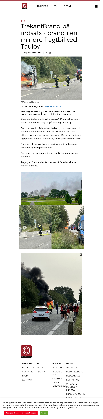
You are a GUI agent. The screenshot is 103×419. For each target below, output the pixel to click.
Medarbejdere (74, 372)
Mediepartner (59, 368)
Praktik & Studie (57, 380)
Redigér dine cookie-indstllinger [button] (21, 413)
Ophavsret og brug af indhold (72, 387)
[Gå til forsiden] (24, 6)
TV (38, 363)
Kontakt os (72, 380)
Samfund (27, 380)
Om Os (69, 363)
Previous (24, 227)
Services (56, 363)
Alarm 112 (27, 372)
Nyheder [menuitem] (42, 6)
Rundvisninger (60, 386)
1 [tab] (43, 244)
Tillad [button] (43, 413)
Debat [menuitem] (67, 6)
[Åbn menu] (94, 6)
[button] (46, 52)
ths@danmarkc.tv (52, 106)
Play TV (41, 372)
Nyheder (27, 363)
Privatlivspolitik (75, 394)
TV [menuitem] (55, 6)
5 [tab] (59, 244)
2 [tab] (47, 244)
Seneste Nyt (29, 368)
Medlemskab (73, 376)
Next (79, 227)
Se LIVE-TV (42, 368)
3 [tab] (51, 244)
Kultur (26, 376)
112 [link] (23, 21)
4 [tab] (55, 244)
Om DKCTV (71, 368)
